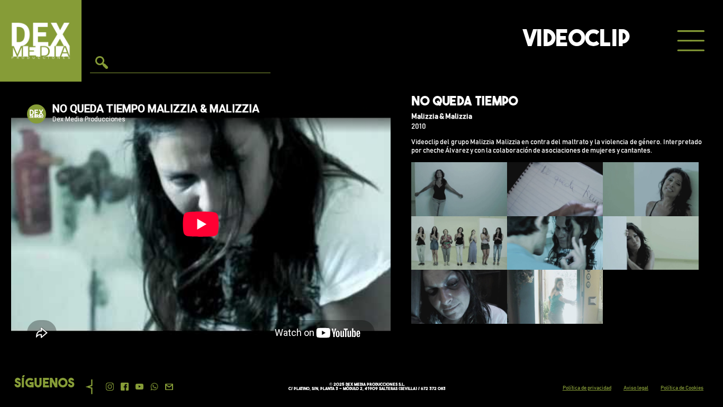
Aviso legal (635, 388)
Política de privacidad (587, 388)
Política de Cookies (682, 388)
